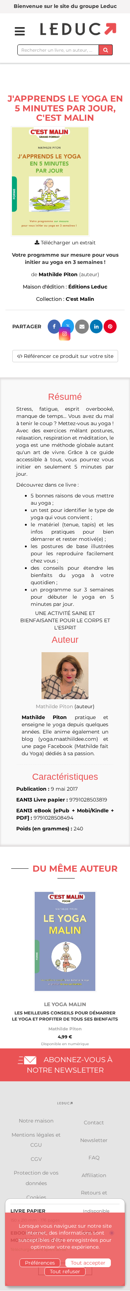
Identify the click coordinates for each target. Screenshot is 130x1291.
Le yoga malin (65, 1004)
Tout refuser (65, 1271)
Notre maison (36, 1120)
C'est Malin (80, 299)
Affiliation (94, 1175)
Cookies (36, 1197)
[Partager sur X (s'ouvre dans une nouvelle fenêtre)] (68, 326)
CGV (36, 1159)
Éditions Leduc (87, 286)
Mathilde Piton (58, 274)
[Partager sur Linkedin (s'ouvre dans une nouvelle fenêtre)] (96, 326)
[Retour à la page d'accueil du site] (77, 29)
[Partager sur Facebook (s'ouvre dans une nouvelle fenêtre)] (54, 327)
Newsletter (94, 1140)
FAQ (94, 1157)
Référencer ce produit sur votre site (67, 356)
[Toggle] (15, 31)
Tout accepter (88, 1263)
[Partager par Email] (82, 327)
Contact (94, 1122)
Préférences (40, 1263)
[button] (50, 181)
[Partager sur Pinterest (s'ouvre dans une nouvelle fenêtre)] (110, 326)
